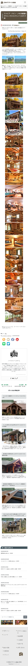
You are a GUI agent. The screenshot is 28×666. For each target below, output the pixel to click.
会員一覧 (20, 643)
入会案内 (20, 640)
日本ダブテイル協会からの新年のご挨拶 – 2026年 (11, 569)
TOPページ (6, 631)
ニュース (4, 6)
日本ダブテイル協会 (7, 430)
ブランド (6, 654)
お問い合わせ (20, 647)
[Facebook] (11, 378)
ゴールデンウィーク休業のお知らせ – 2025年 (10, 593)
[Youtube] (13, 378)
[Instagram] (15, 378)
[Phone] (17, 378)
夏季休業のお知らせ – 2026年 (7, 553)
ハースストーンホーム (23, 22)
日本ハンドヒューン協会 (8, 489)
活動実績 (6, 651)
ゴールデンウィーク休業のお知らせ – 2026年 (10, 561)
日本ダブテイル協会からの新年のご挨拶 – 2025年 (11, 610)
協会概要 (20, 636)
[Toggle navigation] (25, 2)
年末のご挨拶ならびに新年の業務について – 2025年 (11, 576)
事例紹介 (10, 6)
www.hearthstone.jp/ (21, 374)
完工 (6, 333)
